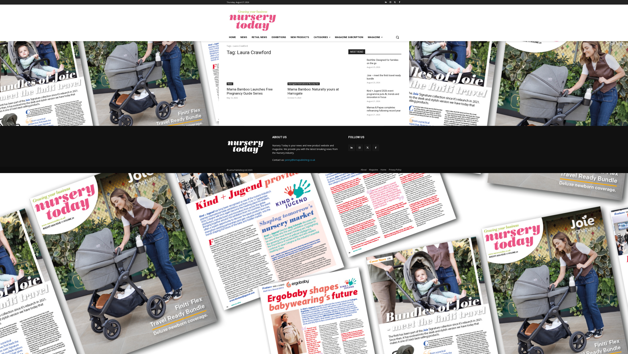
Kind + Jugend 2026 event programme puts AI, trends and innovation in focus (383, 93)
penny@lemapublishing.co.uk (300, 159)
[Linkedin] (386, 2)
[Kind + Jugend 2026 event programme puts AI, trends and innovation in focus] (356, 94)
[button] (397, 37)
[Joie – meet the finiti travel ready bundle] (356, 79)
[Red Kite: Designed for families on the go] (356, 64)
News (230, 84)
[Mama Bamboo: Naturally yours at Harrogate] (314, 72)
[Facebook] (399, 2)
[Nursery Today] (253, 20)
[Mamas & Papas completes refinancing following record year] (356, 111)
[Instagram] (390, 2)
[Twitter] (395, 2)
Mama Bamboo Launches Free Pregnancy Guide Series (250, 91)
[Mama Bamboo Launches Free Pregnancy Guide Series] (253, 72)
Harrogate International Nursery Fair (303, 84)
